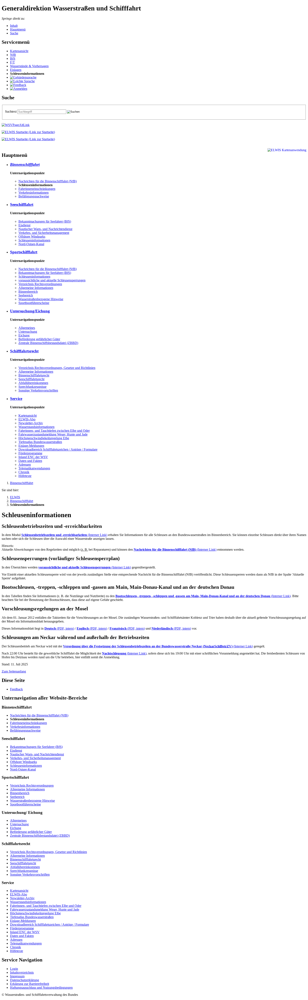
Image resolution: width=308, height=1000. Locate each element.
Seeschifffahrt (21, 204)
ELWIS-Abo (26, 419)
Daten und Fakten (30, 461)
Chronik (23, 472)
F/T (12, 62)
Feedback (16, 689)
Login (14, 968)
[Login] (18, 88)
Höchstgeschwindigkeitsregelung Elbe (43, 438)
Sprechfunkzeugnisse (32, 386)
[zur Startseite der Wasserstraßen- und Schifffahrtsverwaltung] (16, 125)
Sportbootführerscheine (33, 303)
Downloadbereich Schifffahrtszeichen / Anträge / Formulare (57, 449)
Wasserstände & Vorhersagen (29, 66)
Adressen (24, 464)
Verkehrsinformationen (33, 192)
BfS (12, 58)
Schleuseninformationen (34, 240)
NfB (13, 55)
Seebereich (25, 295)
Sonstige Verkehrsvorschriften (38, 390)
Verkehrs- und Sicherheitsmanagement (43, 233)
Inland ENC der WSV (33, 457)
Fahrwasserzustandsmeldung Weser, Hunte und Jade (53, 434)
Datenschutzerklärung (24, 980)
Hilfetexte (24, 476)
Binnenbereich (28, 291)
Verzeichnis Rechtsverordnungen (40, 284)
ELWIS (15, 497)
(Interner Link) (64, 535)
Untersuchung (27, 331)
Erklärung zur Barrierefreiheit (29, 984)
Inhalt (14, 25)
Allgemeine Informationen (35, 288)
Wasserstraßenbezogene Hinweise (40, 299)
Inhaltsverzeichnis (22, 972)
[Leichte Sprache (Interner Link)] (22, 81)
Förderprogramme (30, 453)
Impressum (17, 976)
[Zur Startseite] (28, 132)
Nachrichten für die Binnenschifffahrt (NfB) (47, 181)
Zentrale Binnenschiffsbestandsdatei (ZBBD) (48, 343)
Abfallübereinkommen (33, 383)
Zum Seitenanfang (14, 671)
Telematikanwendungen (34, 468)
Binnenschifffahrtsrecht (33, 375)
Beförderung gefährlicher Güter (39, 339)
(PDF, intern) (59, 628)
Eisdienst (24, 225)
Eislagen (15, 70)
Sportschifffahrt (23, 252)
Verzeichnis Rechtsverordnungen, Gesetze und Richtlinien (56, 368)
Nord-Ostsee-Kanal (31, 244)
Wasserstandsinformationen (36, 427)
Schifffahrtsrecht (24, 351)
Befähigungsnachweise (33, 196)
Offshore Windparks (31, 236)
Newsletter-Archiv (30, 423)
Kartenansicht (19, 51)
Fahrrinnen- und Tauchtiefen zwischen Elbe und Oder (54, 430)
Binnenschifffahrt (25, 164)
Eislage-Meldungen (31, 445)
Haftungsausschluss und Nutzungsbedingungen (41, 987)
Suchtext (11, 111)
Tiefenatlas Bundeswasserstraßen (40, 442)
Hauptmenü (18, 29)
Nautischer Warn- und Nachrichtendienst (45, 229)
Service (16, 398)
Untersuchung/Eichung (30, 311)
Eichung (24, 335)
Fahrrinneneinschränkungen (36, 189)
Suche (14, 33)
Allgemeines (26, 328)
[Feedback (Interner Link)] (18, 85)
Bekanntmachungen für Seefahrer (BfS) (44, 221)
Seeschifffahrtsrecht (31, 379)
